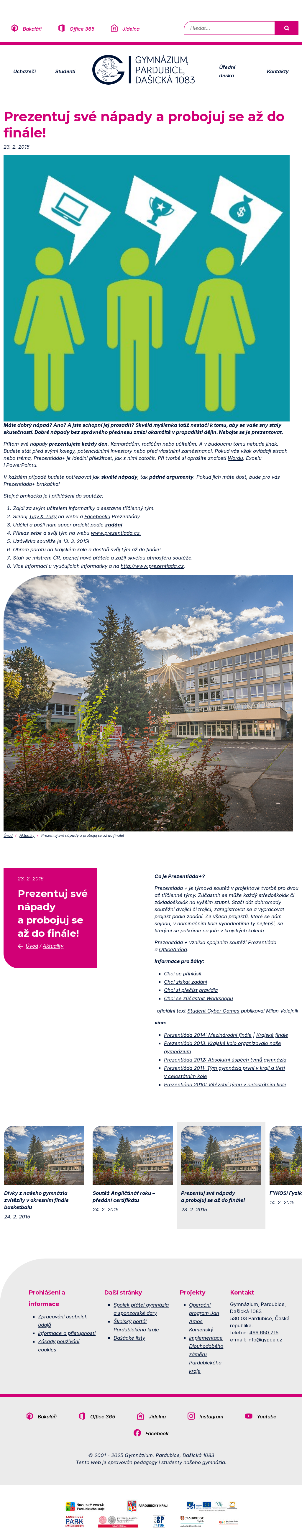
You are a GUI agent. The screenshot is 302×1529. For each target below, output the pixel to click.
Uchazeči (24, 71)
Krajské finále (272, 1035)
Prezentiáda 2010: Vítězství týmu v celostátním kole (225, 1084)
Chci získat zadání (185, 982)
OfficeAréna (173, 949)
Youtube (266, 1416)
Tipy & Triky (43, 516)
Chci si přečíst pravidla (191, 990)
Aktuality (27, 835)
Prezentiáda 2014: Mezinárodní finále (208, 1035)
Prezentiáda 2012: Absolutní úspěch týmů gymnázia (225, 1059)
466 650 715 (263, 1332)
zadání (113, 524)
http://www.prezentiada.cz (152, 566)
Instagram (211, 1416)
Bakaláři (32, 29)
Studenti (65, 71)
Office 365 (82, 29)
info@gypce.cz (264, 1339)
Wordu (235, 458)
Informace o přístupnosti (67, 1333)
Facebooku (97, 516)
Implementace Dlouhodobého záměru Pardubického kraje (206, 1354)
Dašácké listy (129, 1338)
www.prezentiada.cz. (116, 533)
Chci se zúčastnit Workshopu (198, 998)
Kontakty (278, 71)
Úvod (8, 835)
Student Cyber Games (213, 1011)
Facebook (156, 1433)
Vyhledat (286, 28)
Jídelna (130, 29)
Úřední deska (227, 71)
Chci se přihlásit (183, 973)
